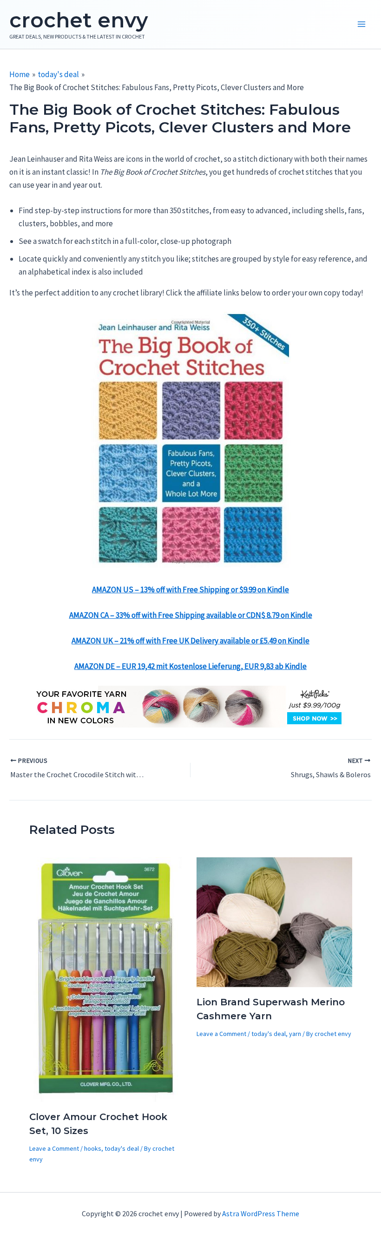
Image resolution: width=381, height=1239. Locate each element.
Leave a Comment (54, 1148)
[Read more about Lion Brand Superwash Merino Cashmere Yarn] (274, 921)
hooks (92, 1148)
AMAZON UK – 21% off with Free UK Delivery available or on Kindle (190, 641)
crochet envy (78, 20)
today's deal (122, 1148)
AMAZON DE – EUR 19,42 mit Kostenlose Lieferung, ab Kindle (190, 666)
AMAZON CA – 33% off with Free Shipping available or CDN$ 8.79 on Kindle (190, 615)
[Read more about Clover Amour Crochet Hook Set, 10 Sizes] (106, 979)
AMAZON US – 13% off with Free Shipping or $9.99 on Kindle (190, 589)
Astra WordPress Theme (260, 1213)
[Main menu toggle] (361, 24)
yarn (295, 1033)
